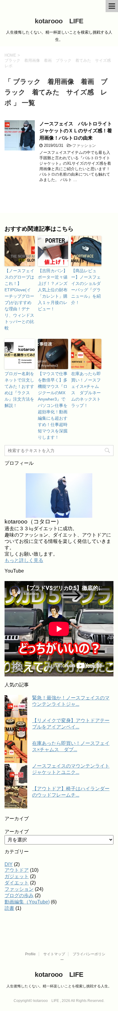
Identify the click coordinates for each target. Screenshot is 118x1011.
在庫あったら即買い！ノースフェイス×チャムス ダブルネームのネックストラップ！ (86, 389)
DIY (9, 864)
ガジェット (17, 876)
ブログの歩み (19, 895)
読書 (9, 908)
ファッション (84, 145)
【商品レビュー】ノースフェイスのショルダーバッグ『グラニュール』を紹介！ (86, 286)
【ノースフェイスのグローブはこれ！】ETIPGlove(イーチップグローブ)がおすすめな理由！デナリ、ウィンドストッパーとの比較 (19, 299)
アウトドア (17, 870)
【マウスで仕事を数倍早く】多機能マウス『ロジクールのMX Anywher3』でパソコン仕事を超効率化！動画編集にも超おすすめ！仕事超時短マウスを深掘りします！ (52, 405)
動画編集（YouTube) (27, 901)
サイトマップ (54, 954)
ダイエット (17, 882)
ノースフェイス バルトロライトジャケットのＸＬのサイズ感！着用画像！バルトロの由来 (75, 130)
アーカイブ (17, 831)
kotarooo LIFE (59, 21)
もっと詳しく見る (24, 560)
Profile (30, 954)
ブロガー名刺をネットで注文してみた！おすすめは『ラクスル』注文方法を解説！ (19, 389)
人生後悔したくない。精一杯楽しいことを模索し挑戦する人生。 (59, 986)
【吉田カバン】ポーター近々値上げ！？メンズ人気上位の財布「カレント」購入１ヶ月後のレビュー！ (52, 289)
